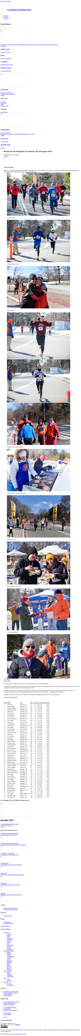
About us (6, 15)
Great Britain (10, 939)
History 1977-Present (9, 1004)
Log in (5, 1017)
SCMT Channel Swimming (11, 992)
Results (5, 18)
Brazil (8, 972)
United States (10, 976)
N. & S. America (8, 971)
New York (3, 101)
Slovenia (9, 966)
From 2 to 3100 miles (6, 58)
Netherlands (10, 945)
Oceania (6, 982)
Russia (8, 963)
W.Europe (6, 932)
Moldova (9, 962)
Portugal (9, 948)
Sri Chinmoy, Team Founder (11, 909)
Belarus (9, 952)
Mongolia (9, 981)
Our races (6, 17)
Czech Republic (11, 956)
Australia (9, 983)
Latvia (8, 959)
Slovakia (9, 968)
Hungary (9, 958)
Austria (9, 933)
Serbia (8, 965)
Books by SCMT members (10, 1010)
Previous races (7, 922)
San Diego (3, 103)
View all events (7, 915)
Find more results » (14, 824)
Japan (8, 979)
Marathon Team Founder (7, 64)
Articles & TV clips (5, 52)
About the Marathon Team (10, 908)
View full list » (4, 112)
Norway (9, 946)
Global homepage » (5, 926)
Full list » (3, 148)
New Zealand (10, 985)
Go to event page (5, 824)
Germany (9, 938)
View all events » (5, 106)
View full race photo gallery (11, 697)
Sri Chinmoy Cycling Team (11, 991)
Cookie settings (7, 1014)
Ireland (8, 942)
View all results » (5, 141)
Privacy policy (7, 1013)
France (8, 936)
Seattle (2, 104)
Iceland (9, 941)
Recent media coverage (9, 1003)
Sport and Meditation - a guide (11, 1002)
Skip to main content (6, 1)
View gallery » (7, 681)
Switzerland (10, 949)
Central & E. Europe (9, 951)
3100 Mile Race (8, 995)
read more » (8, 1031)
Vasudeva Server (18, 1034)
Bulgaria (9, 953)
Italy (8, 943)
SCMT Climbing (8, 994)
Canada (9, 973)
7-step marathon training (10, 1007)
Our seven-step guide (6, 71)
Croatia (9, 955)
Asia (5, 978)
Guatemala (9, 975)
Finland (9, 935)
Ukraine (9, 969)
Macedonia (9, 961)
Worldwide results (8, 923)
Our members (7, 1009)
